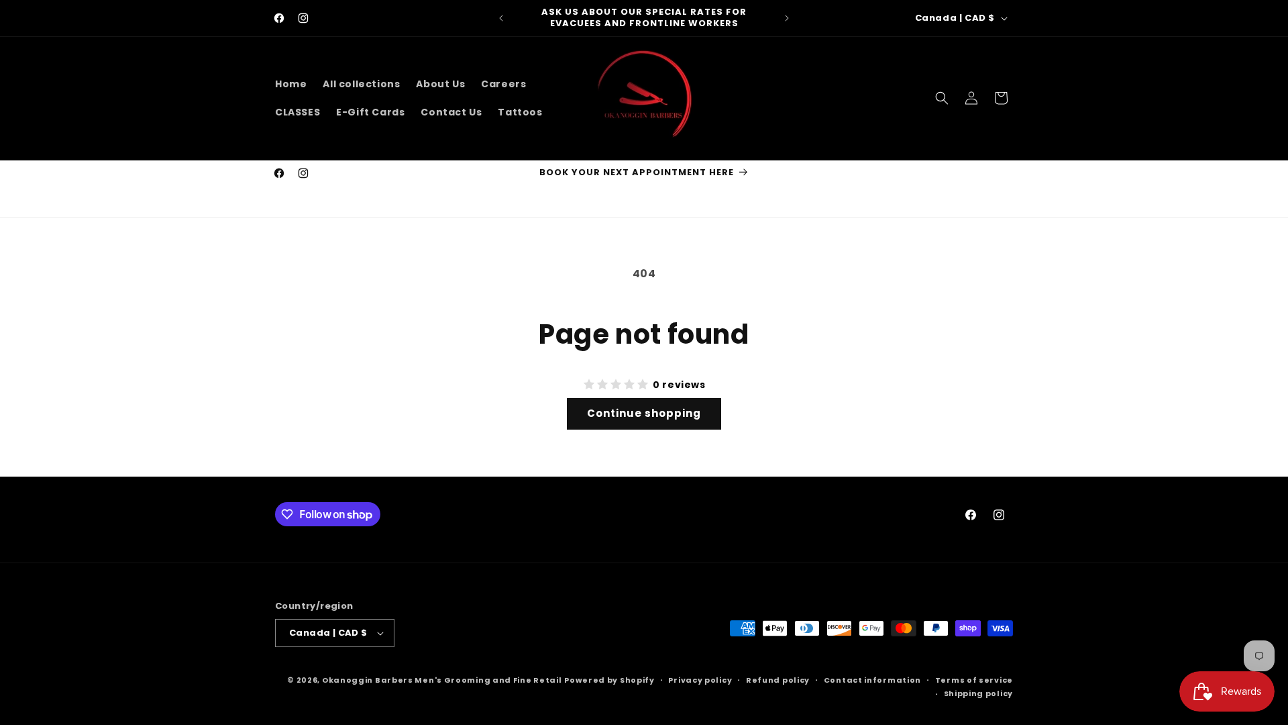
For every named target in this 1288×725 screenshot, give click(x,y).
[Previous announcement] (501, 18)
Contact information (872, 680)
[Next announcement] (787, 18)
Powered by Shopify (609, 680)
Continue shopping (644, 413)
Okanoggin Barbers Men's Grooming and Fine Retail (442, 680)
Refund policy (778, 680)
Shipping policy (979, 693)
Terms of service (974, 680)
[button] (942, 98)
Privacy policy (700, 680)
